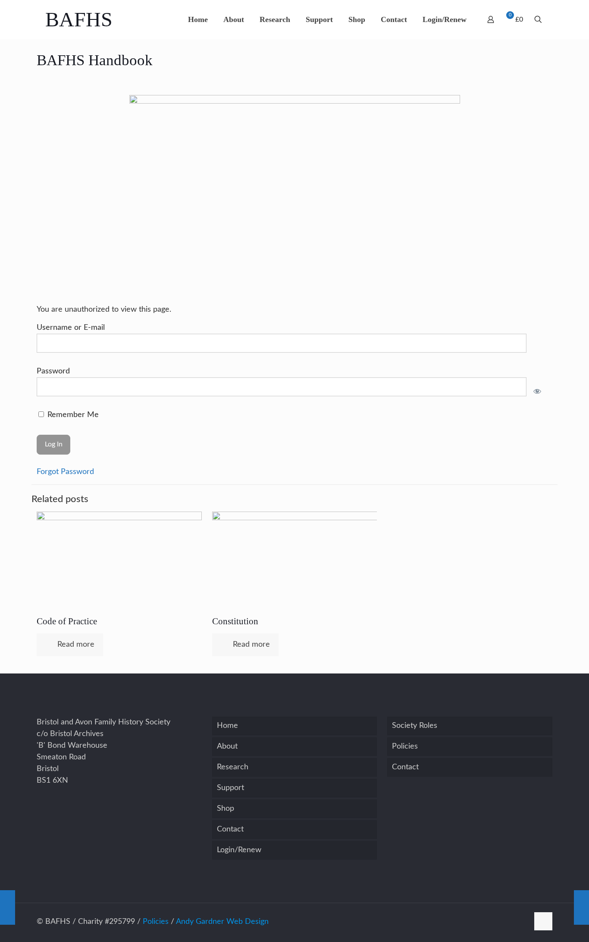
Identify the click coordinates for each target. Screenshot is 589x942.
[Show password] (537, 391)
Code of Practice (67, 621)
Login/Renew (239, 850)
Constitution (235, 621)
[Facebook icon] (522, 922)
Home (227, 726)
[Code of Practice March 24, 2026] (581, 907)
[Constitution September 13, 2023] (7, 907)
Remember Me (72, 415)
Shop (225, 808)
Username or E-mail (71, 328)
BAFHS (79, 19)
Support (230, 788)
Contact (230, 829)
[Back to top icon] (543, 921)
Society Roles (414, 726)
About (227, 746)
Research (232, 767)
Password (53, 371)
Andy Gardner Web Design (222, 922)
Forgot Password (65, 472)
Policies (405, 746)
